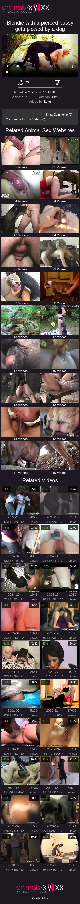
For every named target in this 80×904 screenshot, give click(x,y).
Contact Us (40, 898)
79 (27, 82)
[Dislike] (58, 82)
